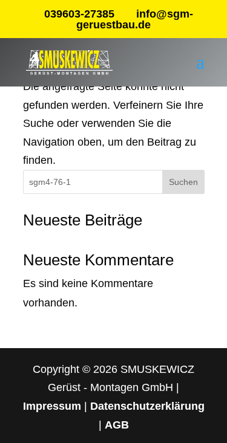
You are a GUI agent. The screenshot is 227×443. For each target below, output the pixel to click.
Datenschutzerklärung (147, 406)
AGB (117, 425)
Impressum (52, 406)
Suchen (183, 182)
